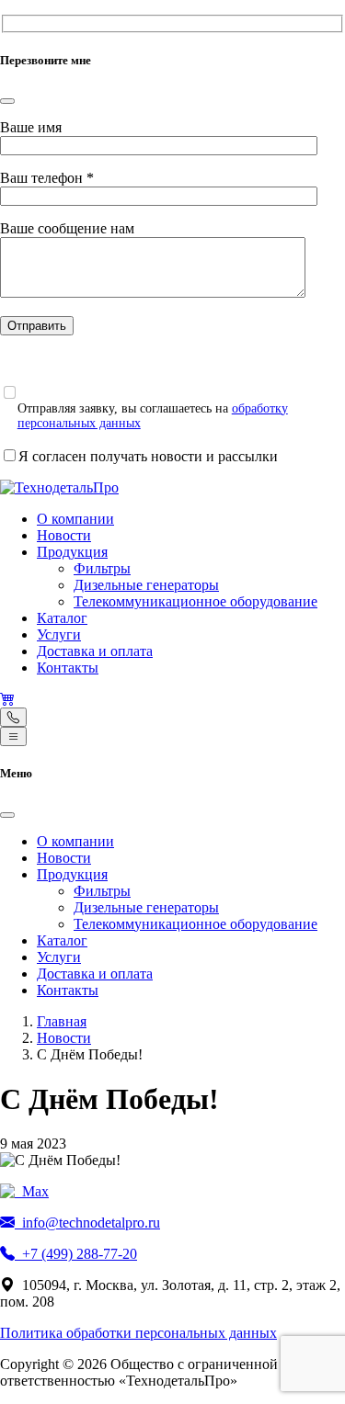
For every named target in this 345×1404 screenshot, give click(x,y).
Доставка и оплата (95, 651)
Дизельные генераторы (146, 585)
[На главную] (59, 487)
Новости (64, 535)
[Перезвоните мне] (13, 717)
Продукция (72, 552)
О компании (75, 518)
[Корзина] (7, 699)
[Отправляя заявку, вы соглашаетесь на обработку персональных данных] (9, 392)
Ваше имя (31, 127)
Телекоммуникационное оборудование (195, 601)
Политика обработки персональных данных (138, 1333)
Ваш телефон (47, 178)
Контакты (67, 667)
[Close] (7, 101)
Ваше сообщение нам (67, 228)
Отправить (36, 326)
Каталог (62, 618)
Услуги (59, 634)
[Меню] (13, 736)
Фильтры (102, 568)
